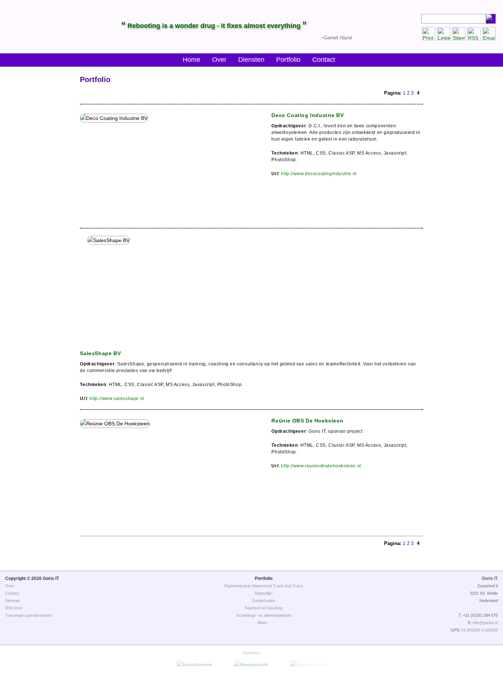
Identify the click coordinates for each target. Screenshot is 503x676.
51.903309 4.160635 (479, 630)
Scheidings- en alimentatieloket (263, 615)
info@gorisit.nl (485, 622)
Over (219, 59)
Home (191, 59)
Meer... (264, 622)
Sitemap (12, 600)
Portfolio (288, 59)
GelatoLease (263, 600)
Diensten (251, 59)
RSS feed (13, 608)
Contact (323, 59)
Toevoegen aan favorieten (28, 615)
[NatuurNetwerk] (194, 664)
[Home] (37, 25)
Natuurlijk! (263, 593)
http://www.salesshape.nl (116, 398)
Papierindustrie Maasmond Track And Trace (263, 586)
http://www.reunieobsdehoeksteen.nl (321, 465)
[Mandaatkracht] (251, 664)
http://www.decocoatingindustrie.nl (318, 173)
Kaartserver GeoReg (263, 608)
